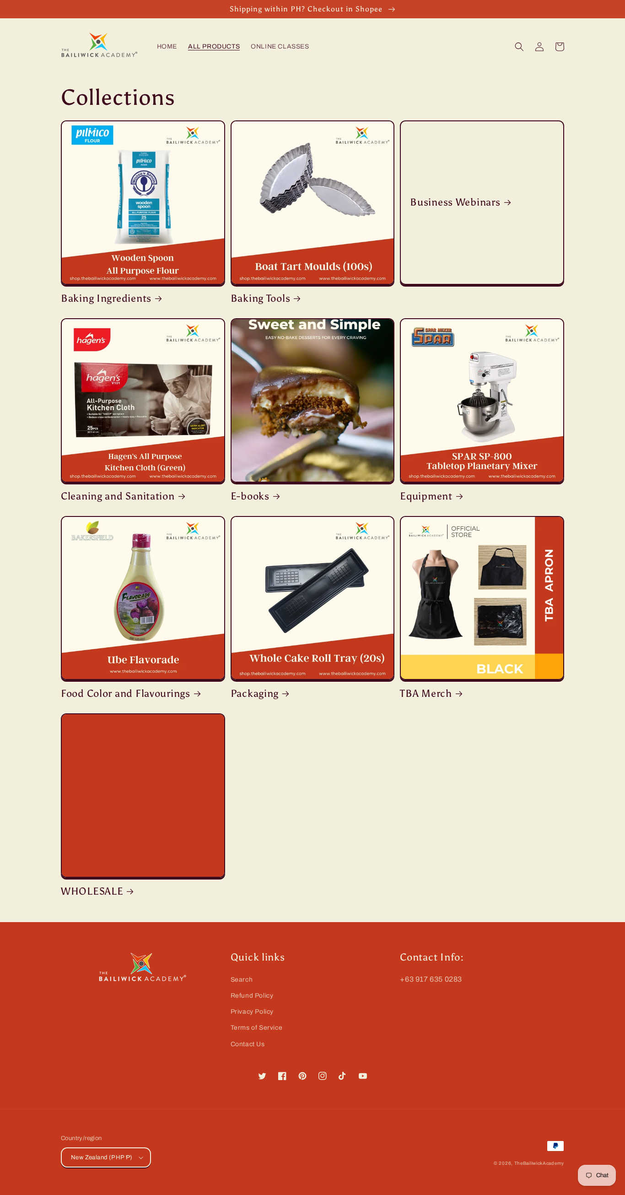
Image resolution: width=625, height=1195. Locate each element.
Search (242, 979)
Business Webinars (455, 202)
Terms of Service (257, 1027)
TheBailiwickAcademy (539, 1163)
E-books (250, 496)
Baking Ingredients (106, 298)
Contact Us (248, 1044)
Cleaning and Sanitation (118, 496)
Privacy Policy (252, 1011)
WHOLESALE (92, 891)
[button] (519, 47)
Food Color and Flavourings (125, 694)
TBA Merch (426, 694)
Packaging (255, 694)
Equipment (426, 496)
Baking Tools (261, 298)
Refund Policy (252, 995)
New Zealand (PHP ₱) (102, 1157)
